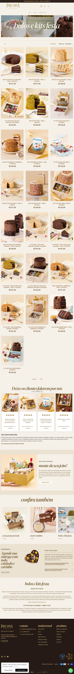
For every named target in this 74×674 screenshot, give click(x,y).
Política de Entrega (42, 639)
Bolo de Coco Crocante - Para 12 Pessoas (12, 204)
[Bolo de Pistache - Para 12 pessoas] (37, 62)
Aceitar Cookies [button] (21, 670)
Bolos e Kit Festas (61, 631)
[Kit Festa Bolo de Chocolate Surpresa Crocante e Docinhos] (37, 268)
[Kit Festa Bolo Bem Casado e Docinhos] (61, 186)
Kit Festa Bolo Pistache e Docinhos (62, 121)
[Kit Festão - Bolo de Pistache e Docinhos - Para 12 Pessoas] (12, 268)
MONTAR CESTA (45, 482)
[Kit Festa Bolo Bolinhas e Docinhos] (61, 145)
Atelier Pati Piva (42, 637)
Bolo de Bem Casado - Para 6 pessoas (37, 204)
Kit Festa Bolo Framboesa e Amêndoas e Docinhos (37, 327)
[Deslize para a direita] (68, 522)
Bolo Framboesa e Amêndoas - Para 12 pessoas (61, 286)
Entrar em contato (5, 572)
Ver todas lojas (4, 641)
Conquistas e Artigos (43, 644)
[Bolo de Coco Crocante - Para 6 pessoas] (61, 62)
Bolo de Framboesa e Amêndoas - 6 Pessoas (12, 162)
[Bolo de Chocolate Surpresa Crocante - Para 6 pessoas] (12, 227)
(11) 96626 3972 (25, 631)
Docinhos (59, 634)
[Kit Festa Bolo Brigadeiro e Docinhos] (12, 351)
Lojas (39, 631)
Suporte (56, 664)
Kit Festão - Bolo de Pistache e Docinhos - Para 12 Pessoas (12, 286)
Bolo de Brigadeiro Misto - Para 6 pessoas (62, 327)
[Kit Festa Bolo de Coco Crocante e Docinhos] (12, 103)
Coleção (34, 12)
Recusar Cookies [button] (8, 670)
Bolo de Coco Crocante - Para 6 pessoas (61, 80)
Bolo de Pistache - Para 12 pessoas (37, 80)
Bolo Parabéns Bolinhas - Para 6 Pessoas (37, 162)
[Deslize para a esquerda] (6, 522)
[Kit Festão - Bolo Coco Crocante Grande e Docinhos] (37, 227)
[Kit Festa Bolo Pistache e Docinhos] (61, 103)
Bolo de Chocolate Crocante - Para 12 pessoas (12, 80)
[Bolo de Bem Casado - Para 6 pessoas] (37, 186)
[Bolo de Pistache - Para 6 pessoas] (37, 103)
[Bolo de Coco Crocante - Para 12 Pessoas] (12, 186)
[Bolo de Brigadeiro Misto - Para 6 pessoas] (61, 310)
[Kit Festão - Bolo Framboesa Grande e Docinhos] (12, 310)
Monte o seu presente (62, 629)
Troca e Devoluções (42, 642)
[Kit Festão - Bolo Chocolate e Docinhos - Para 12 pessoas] (61, 227)
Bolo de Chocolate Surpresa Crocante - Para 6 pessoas (12, 245)
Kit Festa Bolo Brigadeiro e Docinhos (12, 369)
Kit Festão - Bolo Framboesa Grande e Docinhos (12, 327)
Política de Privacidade (47, 664)
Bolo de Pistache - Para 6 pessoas (37, 121)
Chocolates (59, 637)
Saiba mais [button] (15, 666)
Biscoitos (59, 639)
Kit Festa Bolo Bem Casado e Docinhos (62, 204)
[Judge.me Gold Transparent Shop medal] (69, 657)
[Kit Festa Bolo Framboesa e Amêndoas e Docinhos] (37, 310)
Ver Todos (59, 642)
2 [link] (41, 379)
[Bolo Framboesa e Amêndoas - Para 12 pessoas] (61, 268)
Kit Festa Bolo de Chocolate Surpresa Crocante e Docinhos (37, 286)
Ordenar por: (61, 44)
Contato (40, 634)
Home (29, 12)
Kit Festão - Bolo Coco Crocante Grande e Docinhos (37, 245)
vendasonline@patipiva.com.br (28, 629)
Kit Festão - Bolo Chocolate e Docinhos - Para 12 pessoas (61, 245)
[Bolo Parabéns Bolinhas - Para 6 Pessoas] (37, 145)
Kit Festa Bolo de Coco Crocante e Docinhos (12, 121)
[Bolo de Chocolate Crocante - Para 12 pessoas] (12, 62)
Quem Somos (41, 629)
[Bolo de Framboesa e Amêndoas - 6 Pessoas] (12, 145)
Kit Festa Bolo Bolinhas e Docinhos (62, 162)
